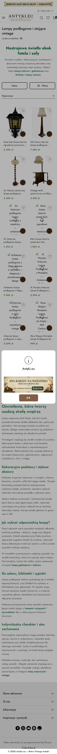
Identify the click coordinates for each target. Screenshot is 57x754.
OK (28, 398)
